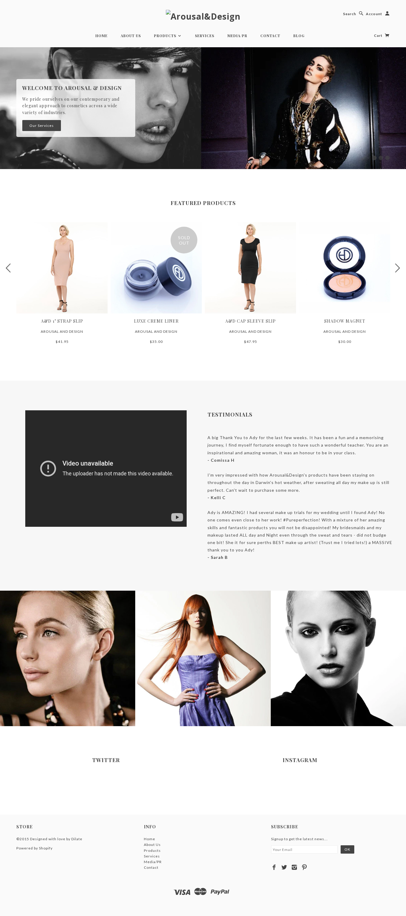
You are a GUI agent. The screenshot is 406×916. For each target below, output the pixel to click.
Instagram (300, 760)
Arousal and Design (62, 331)
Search (349, 14)
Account (374, 14)
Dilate (76, 839)
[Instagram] (294, 867)
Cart (378, 35)
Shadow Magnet (344, 321)
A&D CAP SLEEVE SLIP (250, 321)
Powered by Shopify (34, 848)
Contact (270, 35)
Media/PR (237, 35)
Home (101, 35)
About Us (131, 35)
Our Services (41, 125)
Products (165, 35)
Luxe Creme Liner (156, 321)
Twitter (106, 760)
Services (204, 35)
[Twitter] (284, 867)
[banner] (203, 16)
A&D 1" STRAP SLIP (62, 321)
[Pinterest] (304, 867)
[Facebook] (274, 867)
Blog (299, 35)
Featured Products (203, 202)
